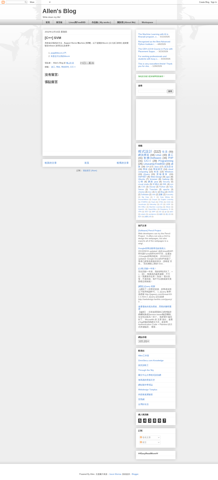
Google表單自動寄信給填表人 (152, 248)
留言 (144, 442)
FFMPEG (144, 202)
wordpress (152, 214)
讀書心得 (147, 216)
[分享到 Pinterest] (92, 62)
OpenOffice (152, 209)
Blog (162, 192)
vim (153, 195)
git (165, 212)
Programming (165, 161)
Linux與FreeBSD (77, 22)
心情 (140, 181)
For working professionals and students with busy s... (152, 57)
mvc (150, 192)
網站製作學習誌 (145, 385)
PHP (170, 158)
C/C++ (73, 67)
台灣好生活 (143, 404)
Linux (158, 155)
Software (145, 195)
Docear (152, 187)
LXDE (168, 204)
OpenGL (141, 209)
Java (156, 166)
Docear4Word (143, 199)
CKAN (170, 192)
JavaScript (142, 204)
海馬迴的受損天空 (146, 380)
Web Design (156, 177)
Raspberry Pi (165, 209)
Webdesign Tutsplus (147, 389)
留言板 (59, 22)
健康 (161, 214)
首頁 (48, 22)
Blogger (135, 474)
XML (165, 184)
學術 (58, 67)
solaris (143, 214)
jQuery (147, 174)
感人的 (168, 214)
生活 (165, 151)
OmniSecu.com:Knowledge (151, 360)
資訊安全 (168, 166)
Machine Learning (155, 207)
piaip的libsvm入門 (58, 53)
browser (153, 179)
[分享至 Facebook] (90, 62)
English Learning (167, 199)
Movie (168, 207)
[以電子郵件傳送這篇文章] (81, 62)
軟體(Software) (152, 158)
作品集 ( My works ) (101, 22)
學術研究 (65, 67)
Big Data (145, 197)
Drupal (154, 199)
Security (166, 182)
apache (166, 189)
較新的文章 (51, 163)
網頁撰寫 (143, 155)
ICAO (169, 202)
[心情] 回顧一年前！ (147, 268)
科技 (156, 171)
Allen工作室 (143, 355)
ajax (168, 177)
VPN (139, 212)
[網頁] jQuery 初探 (146, 286)
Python (162, 187)
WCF (147, 212)
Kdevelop (153, 204)
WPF (154, 212)
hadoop (166, 179)
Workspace (147, 22)
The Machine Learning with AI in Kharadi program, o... (153, 35)
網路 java (153, 181)
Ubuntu (141, 179)
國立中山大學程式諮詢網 (149, 375)
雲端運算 (162, 174)
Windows (169, 171)
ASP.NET (142, 177)
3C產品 (156, 184)
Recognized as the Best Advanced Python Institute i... (154, 42)
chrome (141, 192)
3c (156, 192)
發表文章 (146, 437)
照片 (139, 216)
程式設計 (145, 151)
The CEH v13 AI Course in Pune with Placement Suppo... (155, 50)
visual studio (143, 184)
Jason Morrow (115, 474)
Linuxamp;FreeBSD (154, 163)
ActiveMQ (169, 194)
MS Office (142, 207)
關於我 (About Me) (126, 22)
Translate (153, 189)
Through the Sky (146, 370)
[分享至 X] (87, 62)
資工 (53, 67)
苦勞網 (141, 399)
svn (171, 184)
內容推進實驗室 (145, 394)
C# (147, 166)
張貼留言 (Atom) (90, 170)
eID (160, 212)
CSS (143, 187)
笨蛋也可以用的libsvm (60, 56)
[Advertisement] (156, 118)
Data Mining (165, 197)
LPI (161, 204)
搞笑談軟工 (143, 365)
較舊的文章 (123, 163)
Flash (153, 202)
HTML (161, 202)
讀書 (161, 195)
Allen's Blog (59, 11)
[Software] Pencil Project (149, 230)
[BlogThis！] (84, 62)
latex (171, 212)
